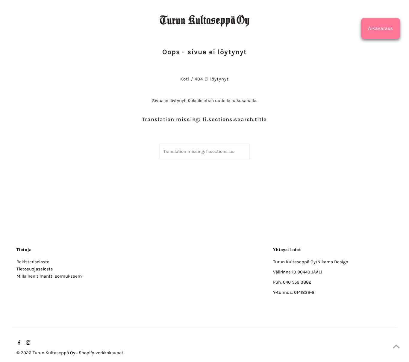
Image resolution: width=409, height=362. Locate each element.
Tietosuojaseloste (34, 269)
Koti (185, 79)
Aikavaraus (380, 28)
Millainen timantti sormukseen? (49, 276)
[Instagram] (27, 343)
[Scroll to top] (396, 346)
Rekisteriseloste (32, 261)
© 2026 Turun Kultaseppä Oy (46, 352)
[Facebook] (18, 343)
